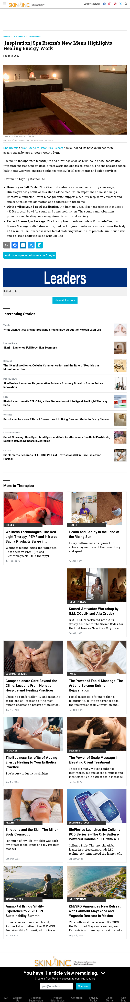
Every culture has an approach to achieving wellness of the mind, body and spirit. (95, 547)
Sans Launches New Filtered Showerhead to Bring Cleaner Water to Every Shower (56, 419)
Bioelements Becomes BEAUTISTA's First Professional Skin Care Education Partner (52, 457)
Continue (83, 986)
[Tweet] (31, 245)
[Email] (6, 245)
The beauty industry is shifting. (27, 773)
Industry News (10, 343)
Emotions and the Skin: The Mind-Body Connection (32, 832)
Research (8, 361)
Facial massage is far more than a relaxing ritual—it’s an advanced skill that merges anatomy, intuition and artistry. (94, 701)
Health (73, 525)
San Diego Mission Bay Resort (42, 148)
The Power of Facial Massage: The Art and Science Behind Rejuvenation (96, 685)
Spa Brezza (10, 148)
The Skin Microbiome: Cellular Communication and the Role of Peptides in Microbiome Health (51, 367)
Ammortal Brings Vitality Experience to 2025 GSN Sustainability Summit (25, 911)
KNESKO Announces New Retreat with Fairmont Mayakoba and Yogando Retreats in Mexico (95, 911)
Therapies (34, 36)
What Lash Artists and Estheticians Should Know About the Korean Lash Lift (52, 329)
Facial (72, 674)
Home (6, 36)
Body (5, 397)
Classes (7, 450)
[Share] (15, 245)
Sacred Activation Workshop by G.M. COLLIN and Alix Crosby (93, 611)
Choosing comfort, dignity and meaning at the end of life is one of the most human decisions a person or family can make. (33, 701)
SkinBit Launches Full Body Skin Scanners (30, 347)
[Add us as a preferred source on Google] (39, 245)
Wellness (19, 36)
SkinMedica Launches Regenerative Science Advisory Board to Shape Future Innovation (53, 385)
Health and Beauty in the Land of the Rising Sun (94, 534)
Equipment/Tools (79, 822)
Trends (6, 325)
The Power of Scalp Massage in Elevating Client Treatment (93, 760)
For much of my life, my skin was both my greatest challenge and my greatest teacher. (32, 845)
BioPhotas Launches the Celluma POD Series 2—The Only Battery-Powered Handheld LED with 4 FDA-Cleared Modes (96, 834)
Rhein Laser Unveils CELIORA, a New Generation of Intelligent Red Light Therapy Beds (55, 403)
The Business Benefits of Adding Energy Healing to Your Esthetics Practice (31, 762)
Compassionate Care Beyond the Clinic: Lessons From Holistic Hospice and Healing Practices (31, 685)
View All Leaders (65, 300)
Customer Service (11, 433)
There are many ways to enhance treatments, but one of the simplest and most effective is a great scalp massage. (96, 773)
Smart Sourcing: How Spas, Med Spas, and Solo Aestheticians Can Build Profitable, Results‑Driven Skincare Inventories (56, 439)
